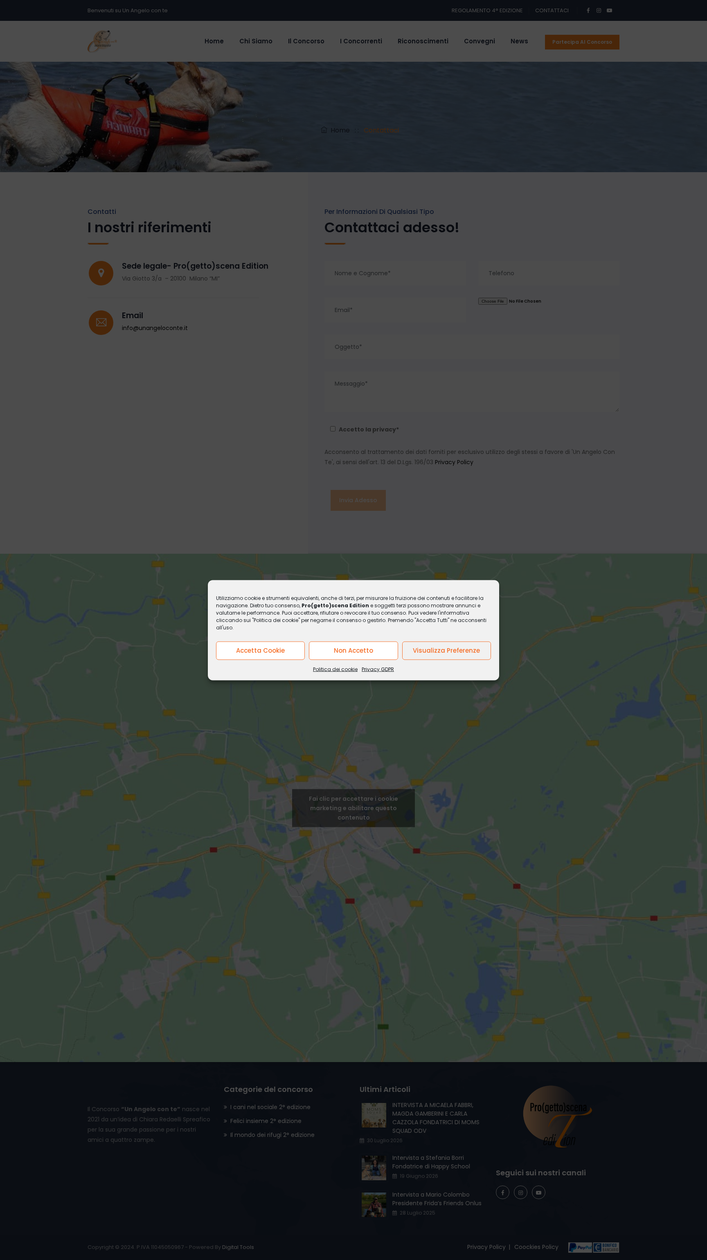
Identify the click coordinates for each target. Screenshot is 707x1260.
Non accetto (353, 650)
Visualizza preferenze (446, 650)
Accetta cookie (260, 650)
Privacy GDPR (378, 668)
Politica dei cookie (335, 668)
